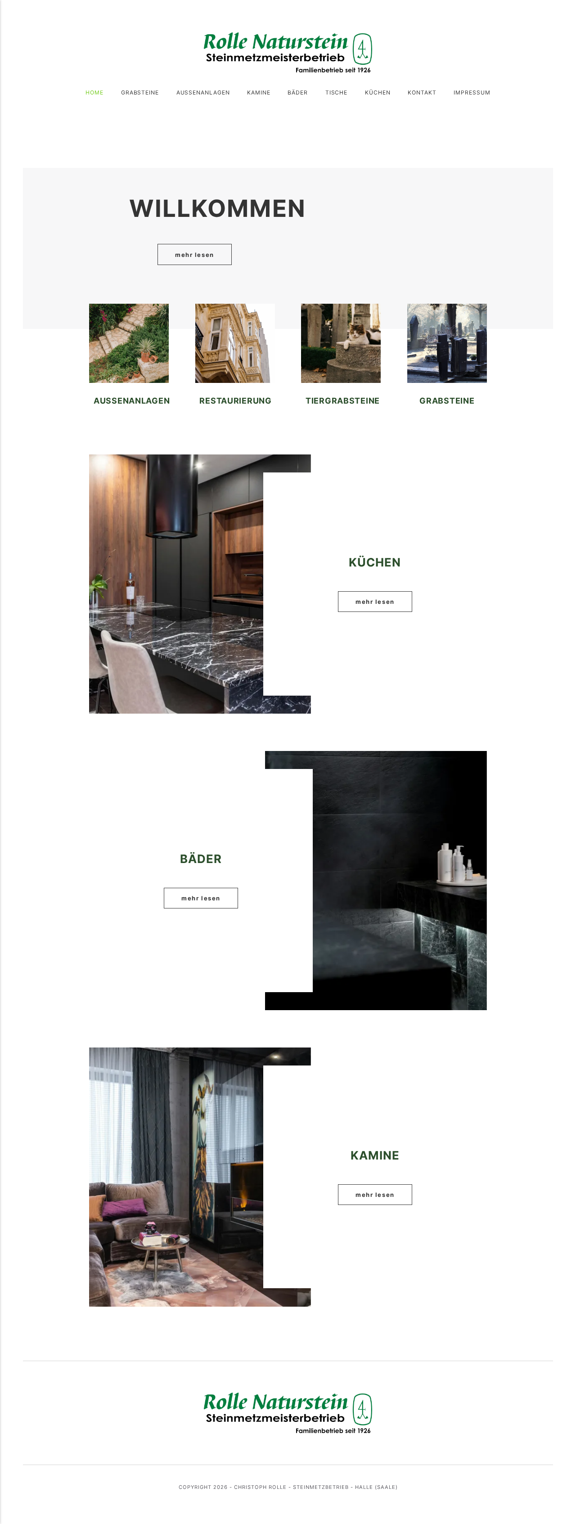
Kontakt (422, 92)
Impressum (472, 92)
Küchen (378, 92)
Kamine (258, 92)
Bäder (298, 92)
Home (95, 92)
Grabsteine (140, 92)
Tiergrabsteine (343, 400)
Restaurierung (235, 400)
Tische (336, 92)
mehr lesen (194, 254)
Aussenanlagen (203, 92)
